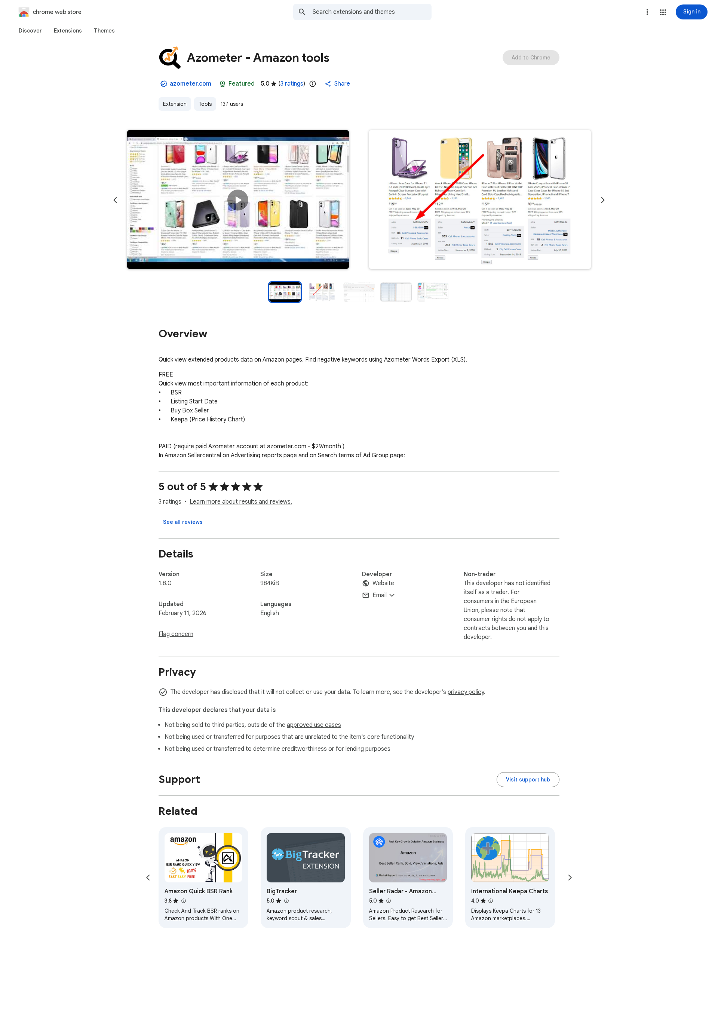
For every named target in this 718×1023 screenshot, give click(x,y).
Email (379, 595)
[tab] (30, 30)
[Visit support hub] (528, 780)
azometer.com (190, 83)
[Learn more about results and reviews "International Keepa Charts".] (491, 901)
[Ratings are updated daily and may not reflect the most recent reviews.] (312, 83)
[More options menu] (647, 11)
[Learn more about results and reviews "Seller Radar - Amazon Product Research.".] (389, 901)
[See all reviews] (183, 522)
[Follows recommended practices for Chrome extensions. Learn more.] (222, 84)
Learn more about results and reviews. (241, 502)
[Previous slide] (115, 200)
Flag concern (176, 634)
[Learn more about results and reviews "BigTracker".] (286, 901)
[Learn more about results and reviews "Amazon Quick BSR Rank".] (183, 901)
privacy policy (466, 692)
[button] (663, 12)
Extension (175, 104)
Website (383, 583)
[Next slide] (602, 200)
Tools (205, 104)
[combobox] (372, 11)
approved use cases (314, 725)
